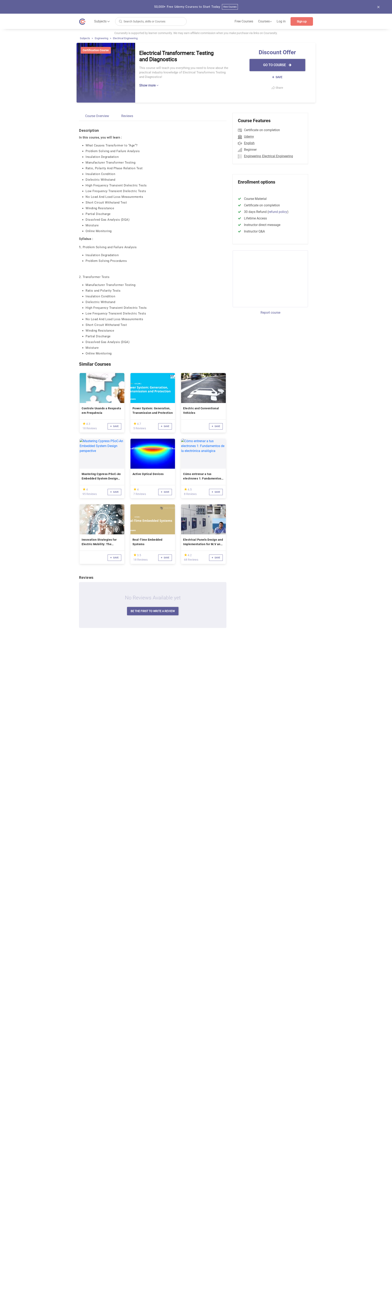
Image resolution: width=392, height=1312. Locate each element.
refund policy (277, 212)
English (249, 143)
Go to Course (275, 65)
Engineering (101, 38)
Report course (270, 312)
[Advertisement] (266, 278)
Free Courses (244, 21)
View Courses (230, 7)
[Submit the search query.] (120, 21)
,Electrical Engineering (277, 156)
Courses (265, 21)
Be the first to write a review (153, 611)
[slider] (84, 423)
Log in (281, 21)
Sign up (302, 21)
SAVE (278, 77)
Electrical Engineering (125, 38)
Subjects (85, 38)
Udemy (249, 136)
